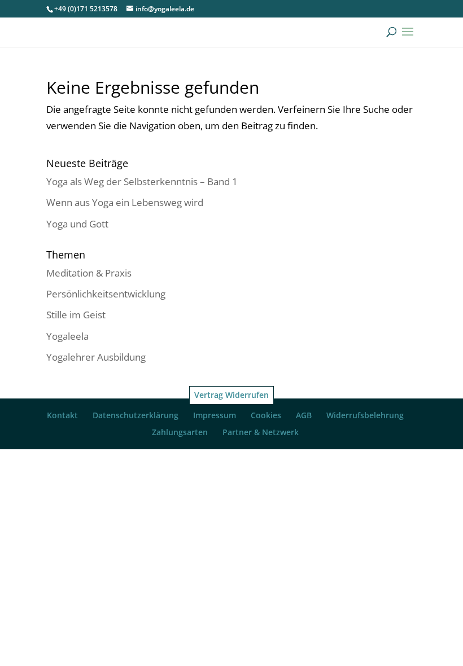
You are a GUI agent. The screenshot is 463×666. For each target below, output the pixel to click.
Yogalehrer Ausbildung (96, 356)
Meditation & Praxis (89, 272)
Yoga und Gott (77, 223)
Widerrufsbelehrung (365, 415)
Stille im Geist (76, 314)
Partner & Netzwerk (260, 432)
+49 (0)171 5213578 (85, 9)
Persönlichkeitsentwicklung (105, 293)
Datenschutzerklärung (135, 415)
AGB (304, 415)
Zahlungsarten (180, 432)
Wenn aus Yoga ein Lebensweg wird (124, 202)
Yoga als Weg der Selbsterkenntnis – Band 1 (142, 181)
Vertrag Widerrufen (231, 394)
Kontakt (62, 415)
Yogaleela (67, 336)
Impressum (214, 415)
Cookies (266, 415)
